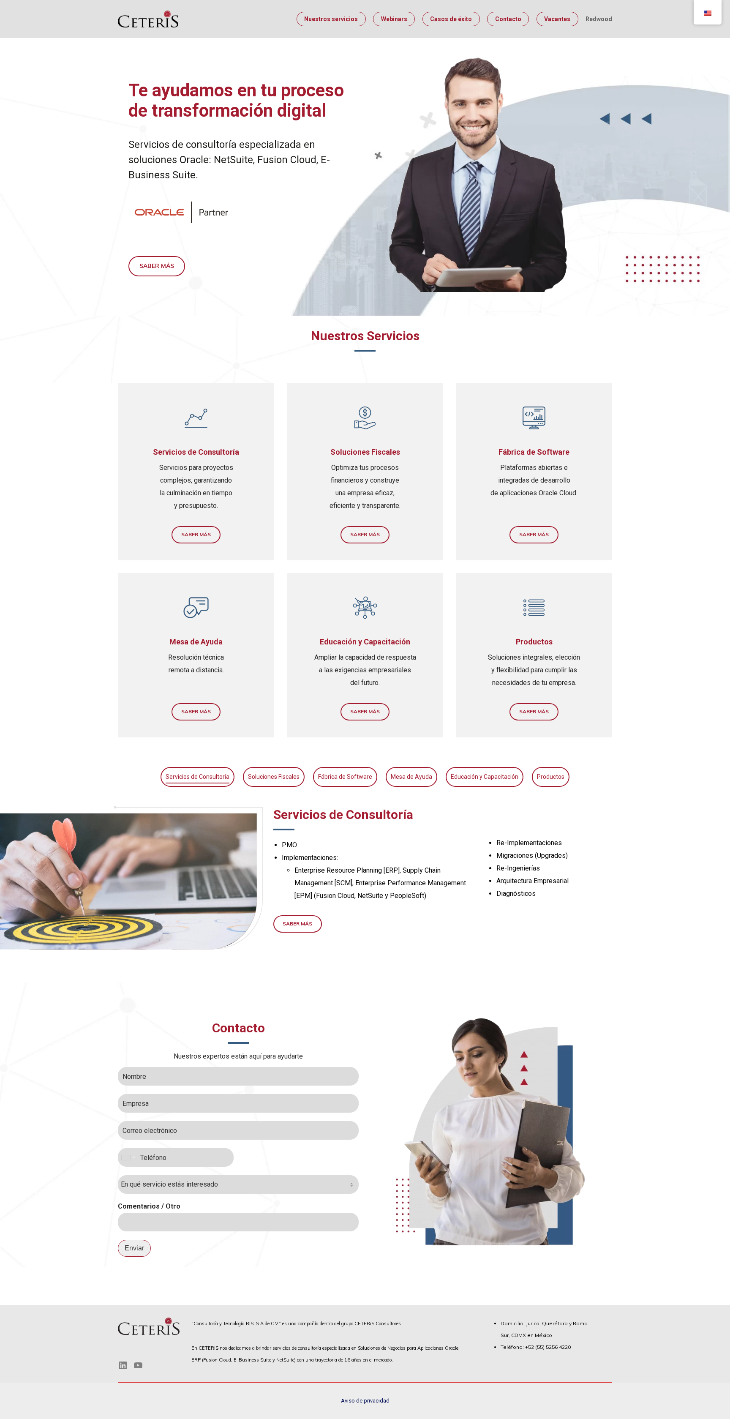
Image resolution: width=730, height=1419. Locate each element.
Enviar (134, 1248)
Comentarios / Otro (149, 1206)
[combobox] (128, 1157)
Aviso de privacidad (365, 1400)
